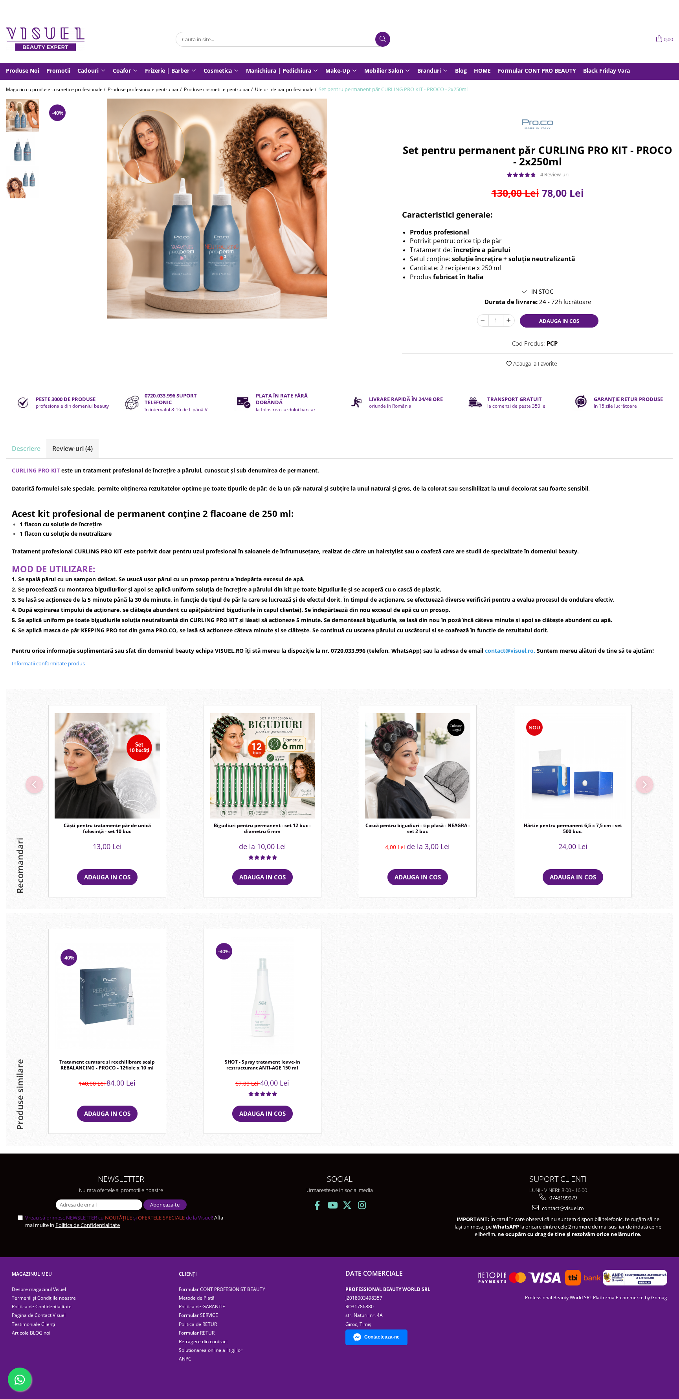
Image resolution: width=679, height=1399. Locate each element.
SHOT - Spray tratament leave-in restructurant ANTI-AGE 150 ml (262, 1065)
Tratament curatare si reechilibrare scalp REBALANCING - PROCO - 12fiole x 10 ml (107, 1065)
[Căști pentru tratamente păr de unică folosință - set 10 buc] (107, 766)
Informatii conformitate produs (48, 663)
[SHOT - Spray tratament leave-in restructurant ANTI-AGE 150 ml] (262, 996)
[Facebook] (317, 1205)
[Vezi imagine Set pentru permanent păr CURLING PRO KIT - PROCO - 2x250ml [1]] (22, 148)
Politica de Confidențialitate (42, 1306)
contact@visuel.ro (562, 1208)
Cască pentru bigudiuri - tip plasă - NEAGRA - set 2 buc (417, 828)
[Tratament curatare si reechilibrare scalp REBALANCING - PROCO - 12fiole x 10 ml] (107, 996)
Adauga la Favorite (534, 363)
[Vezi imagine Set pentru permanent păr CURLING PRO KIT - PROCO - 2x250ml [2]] (22, 182)
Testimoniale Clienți (33, 1324)
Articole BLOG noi (31, 1332)
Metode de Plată (197, 1298)
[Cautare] (382, 39)
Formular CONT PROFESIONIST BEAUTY (222, 1289)
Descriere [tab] (26, 448)
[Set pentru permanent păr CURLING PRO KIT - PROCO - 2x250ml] (216, 209)
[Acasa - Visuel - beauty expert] (45, 39)
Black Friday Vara (606, 70)
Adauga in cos (559, 320)
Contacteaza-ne (382, 1337)
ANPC (185, 1358)
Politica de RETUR (198, 1324)
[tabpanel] (216, 209)
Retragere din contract (203, 1341)
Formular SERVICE (198, 1315)
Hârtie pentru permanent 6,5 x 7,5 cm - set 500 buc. (573, 828)
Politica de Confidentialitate (87, 1225)
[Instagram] (362, 1205)
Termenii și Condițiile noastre (44, 1298)
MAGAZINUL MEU (32, 1274)
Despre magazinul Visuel (39, 1289)
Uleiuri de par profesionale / (286, 89)
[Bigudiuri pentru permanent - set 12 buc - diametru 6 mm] (262, 766)
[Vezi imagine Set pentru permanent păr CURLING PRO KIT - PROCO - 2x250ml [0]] (22, 115)
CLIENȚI (188, 1274)
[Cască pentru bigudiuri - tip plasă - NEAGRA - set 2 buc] (417, 766)
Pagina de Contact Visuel (39, 1315)
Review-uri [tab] (72, 448)
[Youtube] (332, 1205)
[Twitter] (347, 1205)
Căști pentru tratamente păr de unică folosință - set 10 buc (107, 828)
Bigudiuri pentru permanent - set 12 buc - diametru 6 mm (262, 828)
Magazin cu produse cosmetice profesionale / (56, 89)
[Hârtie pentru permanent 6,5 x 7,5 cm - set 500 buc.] (573, 766)
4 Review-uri (554, 174)
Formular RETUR (197, 1332)
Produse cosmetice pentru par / (219, 89)
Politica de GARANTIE (202, 1306)
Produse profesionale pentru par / (145, 89)
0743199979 (562, 1197)
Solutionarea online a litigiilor (210, 1350)
